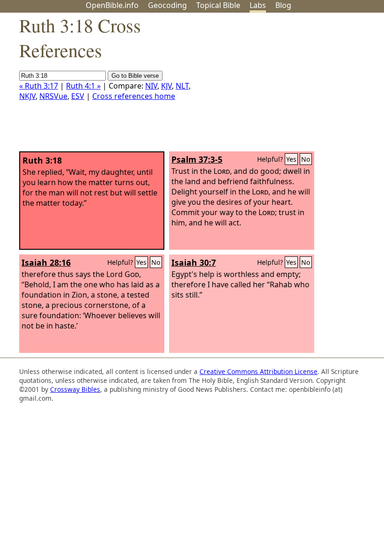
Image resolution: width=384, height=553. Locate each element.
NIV (151, 86)
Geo (167, 5)
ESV (77, 96)
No (305, 159)
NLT (182, 86)
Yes (291, 159)
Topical (218, 5)
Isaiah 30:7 (193, 262)
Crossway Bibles (75, 389)
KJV (166, 86)
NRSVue (53, 96)
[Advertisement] (289, 85)
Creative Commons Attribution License (258, 371)
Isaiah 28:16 (46, 262)
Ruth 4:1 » (83, 86)
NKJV (27, 96)
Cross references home (133, 96)
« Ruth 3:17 (38, 86)
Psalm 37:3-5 (196, 159)
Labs (258, 5)
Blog (283, 5)
